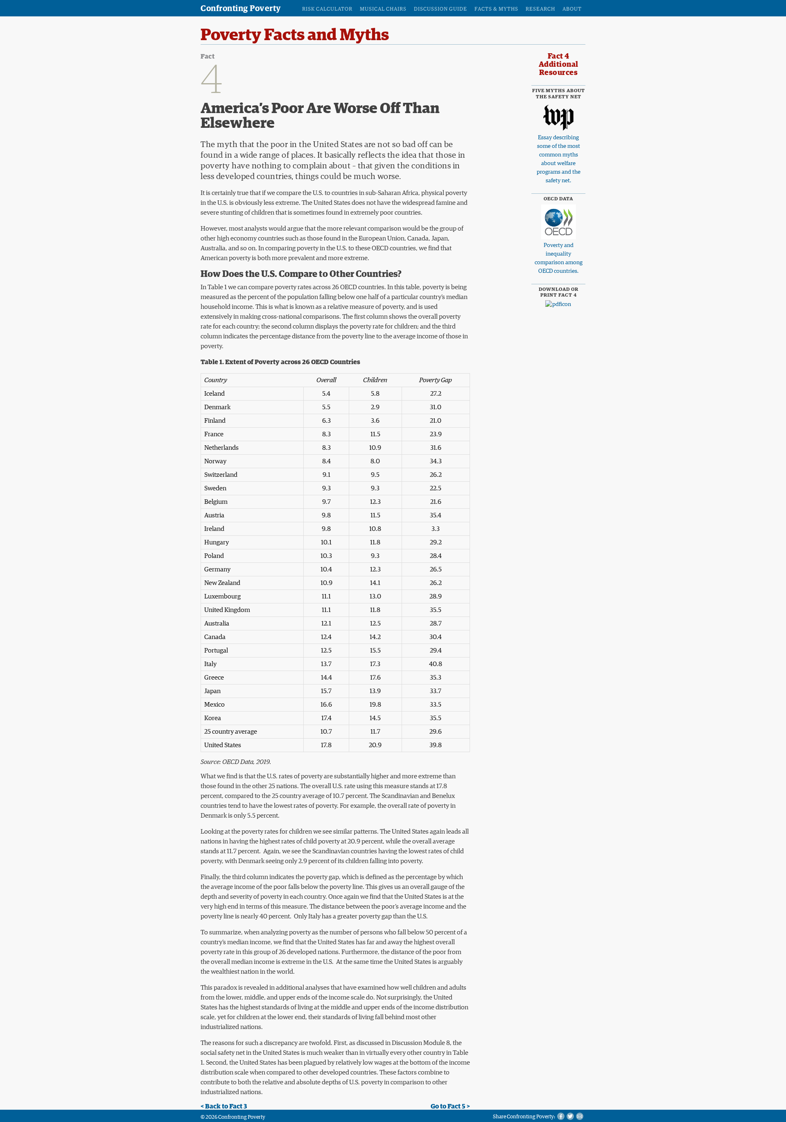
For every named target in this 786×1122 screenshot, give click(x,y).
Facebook (561, 1116)
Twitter (570, 1116)
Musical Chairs (383, 9)
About (572, 9)
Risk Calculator (327, 9)
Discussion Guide (440, 9)
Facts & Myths (496, 9)
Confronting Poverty (241, 9)
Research (540, 9)
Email (579, 1116)
